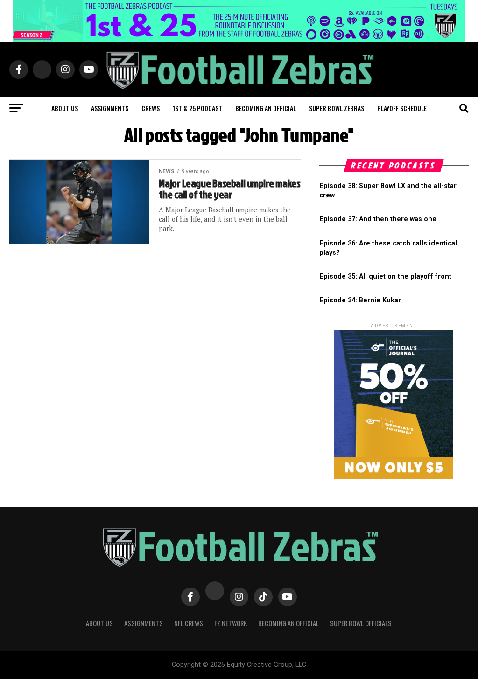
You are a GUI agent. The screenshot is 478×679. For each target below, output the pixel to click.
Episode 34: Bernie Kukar (360, 300)
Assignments (109, 108)
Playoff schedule (402, 108)
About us (64, 108)
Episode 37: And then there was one (377, 219)
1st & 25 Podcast (197, 108)
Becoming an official (265, 108)
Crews (150, 108)
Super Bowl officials (361, 623)
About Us (99, 623)
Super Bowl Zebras (336, 108)
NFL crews (188, 623)
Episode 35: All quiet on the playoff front (385, 276)
